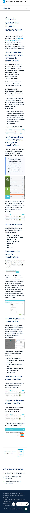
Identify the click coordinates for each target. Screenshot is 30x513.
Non (21, 454)
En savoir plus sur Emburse (10, 503)
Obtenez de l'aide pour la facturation (13, 493)
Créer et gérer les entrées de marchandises (13, 477)
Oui (21, 451)
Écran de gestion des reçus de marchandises (13, 482)
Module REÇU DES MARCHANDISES (15, 473)
